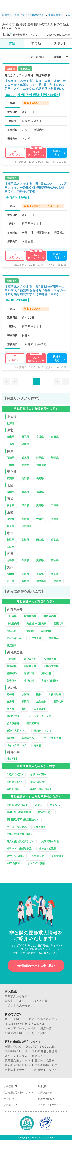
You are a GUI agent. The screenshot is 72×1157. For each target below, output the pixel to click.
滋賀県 (10, 518)
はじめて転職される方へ (42, 1019)
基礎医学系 (28, 737)
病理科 (10, 737)
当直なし (55, 804)
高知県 (55, 560)
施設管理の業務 (50, 841)
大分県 (10, 581)
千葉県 (10, 464)
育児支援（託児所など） (20, 841)
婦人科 (10, 708)
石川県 (25, 491)
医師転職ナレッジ (16, 1051)
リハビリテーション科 (38, 715)
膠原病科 (12, 645)
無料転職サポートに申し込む (36, 965)
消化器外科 (30, 658)
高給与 (39, 804)
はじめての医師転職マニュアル (25, 1023)
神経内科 (12, 630)
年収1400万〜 (15, 781)
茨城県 (10, 457)
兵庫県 (55, 518)
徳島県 (10, 560)
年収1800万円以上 (17, 804)
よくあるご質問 (36, 1033)
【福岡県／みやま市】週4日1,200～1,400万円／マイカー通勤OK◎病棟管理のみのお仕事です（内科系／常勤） (36, 187)
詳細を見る (57, 152)
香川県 (25, 560)
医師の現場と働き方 (45, 1051)
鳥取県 (10, 539)
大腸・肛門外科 (50, 680)
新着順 (58, 56)
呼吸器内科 (50, 616)
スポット (60, 43)
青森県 (10, 436)
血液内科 (54, 638)
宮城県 (40, 436)
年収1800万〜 (15, 789)
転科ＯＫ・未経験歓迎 (19, 848)
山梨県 (25, 478)
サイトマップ (11, 1098)
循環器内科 (30, 616)
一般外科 (12, 658)
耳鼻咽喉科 (55, 694)
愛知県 (40, 505)
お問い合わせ (45, 1092)
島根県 (25, 539)
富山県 (10, 491)
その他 (37, 745)
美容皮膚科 (32, 723)
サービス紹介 (13, 1019)
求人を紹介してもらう (36, 153)
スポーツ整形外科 (51, 737)
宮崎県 (25, 581)
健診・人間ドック (17, 730)
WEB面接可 (13, 863)
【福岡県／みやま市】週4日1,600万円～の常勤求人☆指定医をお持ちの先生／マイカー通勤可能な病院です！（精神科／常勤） (35, 290)
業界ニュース (40, 1055)
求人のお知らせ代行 (18, 1065)
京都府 (25, 518)
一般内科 (12, 616)
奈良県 (10, 526)
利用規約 (42, 1086)
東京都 (25, 464)
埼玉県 (55, 457)
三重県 (55, 505)
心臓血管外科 (51, 666)
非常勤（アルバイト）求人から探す (28, 1000)
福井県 (40, 491)
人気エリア (37, 855)
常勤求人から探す (16, 996)
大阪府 (40, 518)
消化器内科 (13, 623)
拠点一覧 (46, 1028)
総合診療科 (13, 723)
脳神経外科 (50, 658)
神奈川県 (41, 464)
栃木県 (25, 457)
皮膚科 (10, 701)
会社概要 (8, 1086)
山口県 (10, 546)
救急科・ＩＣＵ (42, 730)
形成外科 (29, 673)
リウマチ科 (35, 638)
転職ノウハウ (13, 1046)
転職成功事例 (13, 1033)
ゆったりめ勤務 (47, 848)
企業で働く (57, 855)
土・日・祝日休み (17, 826)
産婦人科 (59, 701)
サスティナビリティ (48, 1104)
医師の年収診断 (45, 1060)
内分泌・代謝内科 (36, 623)
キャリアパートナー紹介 (20, 1028)
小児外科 (29, 680)
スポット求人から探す (19, 1005)
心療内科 (29, 630)
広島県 (55, 539)
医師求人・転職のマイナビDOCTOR (22, 15)
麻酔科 (25, 701)
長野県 (40, 478)
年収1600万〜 (38, 781)
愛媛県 (40, 560)
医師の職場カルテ (46, 1065)
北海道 (10, 423)
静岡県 (25, 505)
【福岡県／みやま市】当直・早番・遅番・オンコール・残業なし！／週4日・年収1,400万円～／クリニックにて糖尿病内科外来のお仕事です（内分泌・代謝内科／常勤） (35, 85)
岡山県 (40, 539)
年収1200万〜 (38, 774)
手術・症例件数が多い (19, 833)
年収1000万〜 (15, 774)
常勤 (12, 43)
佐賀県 (25, 573)
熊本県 (55, 573)
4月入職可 (40, 826)
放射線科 (41, 701)
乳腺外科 (12, 673)
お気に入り (15, 154)
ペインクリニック (17, 745)
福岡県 (10, 573)
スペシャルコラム (16, 1055)
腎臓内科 (59, 623)
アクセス (8, 1104)
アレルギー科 (14, 638)
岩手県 (25, 436)
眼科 (38, 694)
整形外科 (12, 666)
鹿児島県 (41, 581)
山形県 (10, 444)
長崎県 (40, 573)
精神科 (10, 694)
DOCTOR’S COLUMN (40, 1046)
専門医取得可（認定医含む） (23, 819)
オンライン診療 (36, 863)
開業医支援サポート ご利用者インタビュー (32, 1069)
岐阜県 (10, 505)
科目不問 (12, 758)
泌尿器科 (46, 673)
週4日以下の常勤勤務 (19, 812)
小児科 (25, 694)
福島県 (25, 444)
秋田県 (55, 436)
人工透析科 (40, 708)
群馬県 (40, 457)
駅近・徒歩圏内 (15, 855)
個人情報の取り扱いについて (19, 1092)
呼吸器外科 (30, 666)
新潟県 (10, 478)
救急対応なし (45, 812)
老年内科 (46, 630)
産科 (24, 708)
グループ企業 (45, 1098)
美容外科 (12, 680)
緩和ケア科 (13, 715)
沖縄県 (57, 581)
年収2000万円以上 (41, 789)
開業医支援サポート (18, 1060)
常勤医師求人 (55, 15)
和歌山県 (26, 526)
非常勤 (36, 43)
